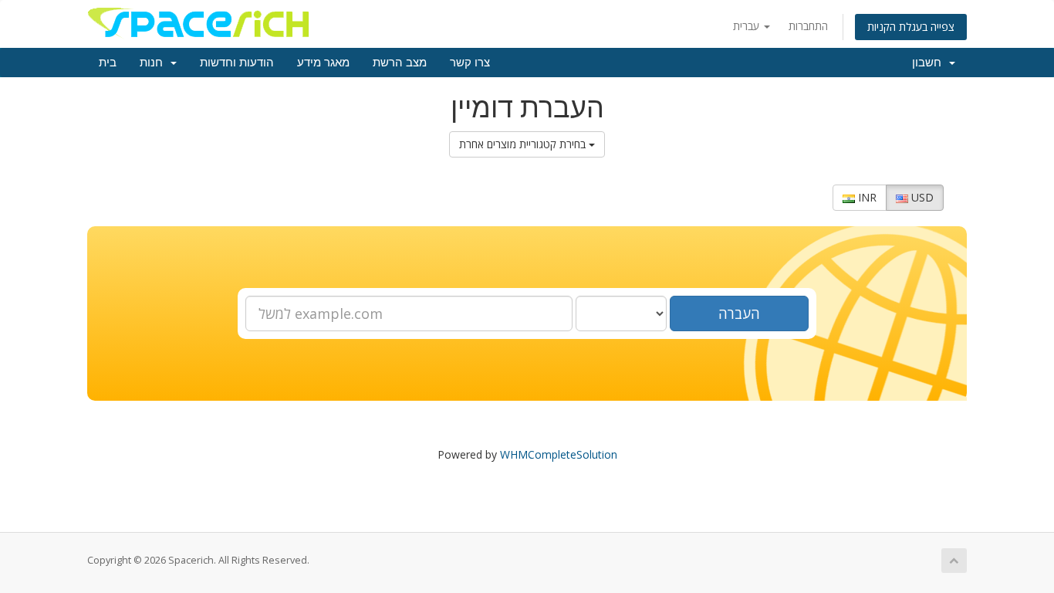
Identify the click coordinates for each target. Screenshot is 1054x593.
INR (866, 197)
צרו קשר (470, 62)
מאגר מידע (323, 62)
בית (108, 62)
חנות (154, 62)
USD (921, 197)
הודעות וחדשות (237, 62)
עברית (747, 26)
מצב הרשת (400, 62)
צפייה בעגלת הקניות (910, 26)
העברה (739, 313)
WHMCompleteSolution (558, 454)
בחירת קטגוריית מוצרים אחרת (524, 144)
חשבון (930, 62)
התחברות (808, 26)
